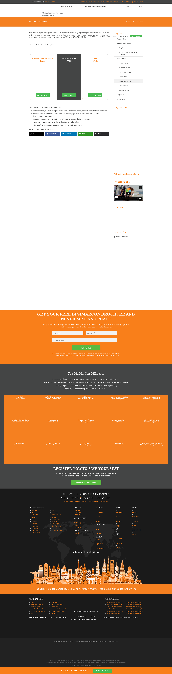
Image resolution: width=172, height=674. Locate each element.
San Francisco (56, 526)
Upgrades (120, 95)
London (77, 533)
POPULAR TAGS (112, 599)
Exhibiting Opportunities (58, 611)
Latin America (136, 530)
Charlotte (35, 515)
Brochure (118, 207)
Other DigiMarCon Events (134, 2)
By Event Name (74, 498)
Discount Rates (122, 59)
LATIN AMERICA (80, 518)
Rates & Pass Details (124, 43)
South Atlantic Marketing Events (115, 602)
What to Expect (35, 607)
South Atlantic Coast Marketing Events (86, 641)
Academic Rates (124, 68)
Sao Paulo (78, 527)
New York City (56, 515)
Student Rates (124, 90)
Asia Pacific (135, 517)
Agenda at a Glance (37, 604)
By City (83, 498)
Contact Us (54, 613)
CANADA (77, 508)
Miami (54, 510)
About (33, 602)
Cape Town (99, 544)
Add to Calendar (50, 2)
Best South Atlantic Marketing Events (115, 607)
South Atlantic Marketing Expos (115, 613)
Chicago (34, 517)
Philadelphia (56, 519)
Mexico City (77, 523)
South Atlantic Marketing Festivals (134, 602)
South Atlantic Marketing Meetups (134, 607)
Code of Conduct (86, 665)
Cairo (99, 539)
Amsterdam (99, 512)
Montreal (78, 510)
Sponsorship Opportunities (59, 609)
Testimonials (54, 607)
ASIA (118, 508)
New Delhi (119, 512)
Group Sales (121, 99)
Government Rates (125, 72)
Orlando (54, 517)
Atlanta (34, 510)
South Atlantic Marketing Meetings (134, 604)
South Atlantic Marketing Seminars (134, 609)
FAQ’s (32, 613)
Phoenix (54, 521)
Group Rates (123, 63)
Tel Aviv (98, 533)
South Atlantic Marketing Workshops (134, 613)
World (134, 534)
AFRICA (99, 537)
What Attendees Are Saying (127, 174)
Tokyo (118, 526)
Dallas (34, 519)
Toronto (78, 512)
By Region (106, 498)
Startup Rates (123, 86)
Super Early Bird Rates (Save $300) (112, 2)
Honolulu (35, 526)
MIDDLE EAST (102, 525)
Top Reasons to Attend (38, 611)
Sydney (118, 547)
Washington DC (57, 530)
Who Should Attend (37, 609)
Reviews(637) (133, 6)
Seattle (54, 528)
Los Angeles (36, 533)
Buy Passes (54, 602)
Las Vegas (35, 530)
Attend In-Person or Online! (90, 2)
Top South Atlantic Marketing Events (115, 609)
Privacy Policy (75, 665)
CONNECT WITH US (86, 616)
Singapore (119, 521)
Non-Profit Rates (125, 81)
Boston (34, 512)
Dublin (98, 521)
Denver (34, 521)
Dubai (97, 529)
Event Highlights (122, 181)
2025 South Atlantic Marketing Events (115, 604)
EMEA (134, 525)
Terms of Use (97, 665)
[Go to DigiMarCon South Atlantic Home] (35, 16)
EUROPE (99, 508)
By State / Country (95, 498)
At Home (135, 521)
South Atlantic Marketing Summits (134, 611)
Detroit (34, 524)
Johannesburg (100, 548)
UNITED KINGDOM (81, 531)
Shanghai (119, 517)
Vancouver (78, 515)
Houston (35, 528)
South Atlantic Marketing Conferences (115, 611)
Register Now (120, 107)
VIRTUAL (136, 508)
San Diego (55, 524)
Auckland (119, 539)
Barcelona (99, 517)
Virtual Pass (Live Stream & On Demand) (129, 53)
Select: (63, 498)
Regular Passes (124, 48)
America (134, 512)
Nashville (55, 512)
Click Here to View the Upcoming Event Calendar (86, 501)
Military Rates (123, 77)
